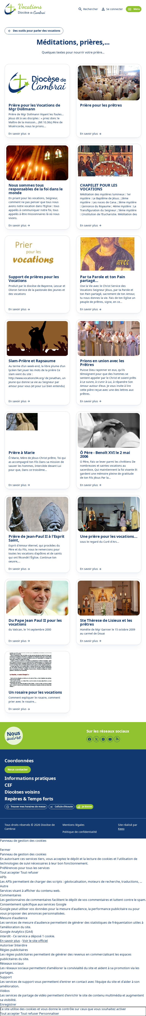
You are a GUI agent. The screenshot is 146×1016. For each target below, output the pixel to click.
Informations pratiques (30, 778)
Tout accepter (10, 872)
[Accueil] (10, 9)
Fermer (5, 850)
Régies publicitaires (14, 950)
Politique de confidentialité (80, 832)
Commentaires (10, 895)
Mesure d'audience (13, 918)
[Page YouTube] (110, 739)
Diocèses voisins (22, 792)
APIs (3, 877)
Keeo (121, 829)
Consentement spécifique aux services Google (33, 904)
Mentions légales (73, 825)
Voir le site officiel (35, 941)
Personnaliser (49, 1013)
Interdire (20, 945)
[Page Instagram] (103, 739)
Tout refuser (29, 872)
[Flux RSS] (117, 739)
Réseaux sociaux (12, 963)
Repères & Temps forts (29, 799)
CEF (8, 785)
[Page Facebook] (89, 739)
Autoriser (7, 945)
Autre (4, 886)
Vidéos (5, 991)
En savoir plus (10, 941)
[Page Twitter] (96, 739)
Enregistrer (8, 1004)
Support (6, 977)
